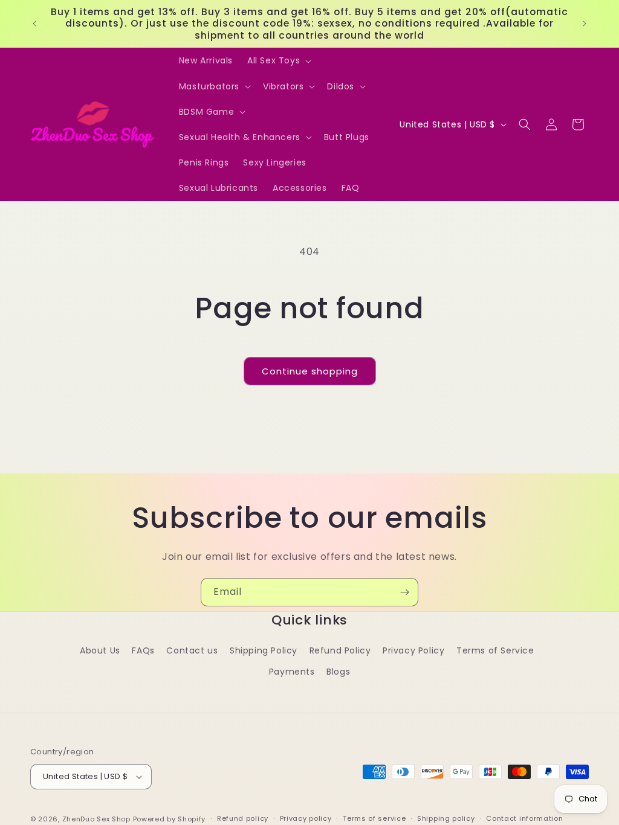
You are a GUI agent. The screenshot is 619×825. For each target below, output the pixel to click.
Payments (292, 672)
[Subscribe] (404, 592)
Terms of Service (495, 650)
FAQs (143, 650)
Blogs (338, 672)
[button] (278, 60)
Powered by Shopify (169, 819)
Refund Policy (340, 650)
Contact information (524, 818)
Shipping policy (446, 818)
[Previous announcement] (34, 23)
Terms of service (374, 818)
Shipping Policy (263, 650)
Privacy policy (306, 818)
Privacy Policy (413, 650)
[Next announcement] (584, 23)
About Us (100, 650)
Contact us (192, 650)
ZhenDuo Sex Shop (96, 819)
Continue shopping (310, 371)
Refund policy (242, 818)
